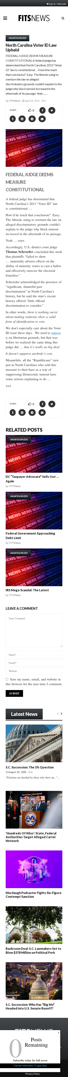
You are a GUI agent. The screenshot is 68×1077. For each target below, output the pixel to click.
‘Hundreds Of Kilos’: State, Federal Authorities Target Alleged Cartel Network (31, 837)
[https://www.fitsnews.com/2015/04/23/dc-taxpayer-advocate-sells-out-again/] (34, 454)
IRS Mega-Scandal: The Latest (27, 590)
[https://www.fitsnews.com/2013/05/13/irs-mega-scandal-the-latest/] (34, 567)
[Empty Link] (57, 713)
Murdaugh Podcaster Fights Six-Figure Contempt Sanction (33, 894)
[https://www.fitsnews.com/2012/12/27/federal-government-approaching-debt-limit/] (34, 510)
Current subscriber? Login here (30, 1065)
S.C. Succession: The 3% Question (30, 767)
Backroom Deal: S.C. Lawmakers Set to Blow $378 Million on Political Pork (33, 950)
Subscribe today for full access (30, 1060)
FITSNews (14, 100)
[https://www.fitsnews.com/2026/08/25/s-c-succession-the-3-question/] (34, 743)
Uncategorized (17, 38)
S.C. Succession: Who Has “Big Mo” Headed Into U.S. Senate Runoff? (30, 1006)
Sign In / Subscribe (57, 3)
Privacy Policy (32, 1074)
